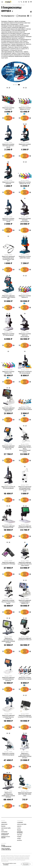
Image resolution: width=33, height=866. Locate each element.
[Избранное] (23, 2)
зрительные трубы (5, 828)
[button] (21, 2)
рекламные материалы (20, 832)
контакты (19, 840)
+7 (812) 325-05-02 (6, 849)
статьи (19, 828)
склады (19, 838)
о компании (20, 822)
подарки (19, 836)
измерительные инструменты (5, 834)
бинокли (3, 826)
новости (19, 826)
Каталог (9, 5)
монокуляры (4, 831)
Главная (3, 5)
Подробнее (5, 864)
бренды (19, 829)
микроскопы (4, 824)
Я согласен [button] (25, 864)
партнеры (19, 834)
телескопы (3, 822)
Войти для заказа (8, 118)
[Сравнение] (26, 2)
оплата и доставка (21, 824)
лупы (2, 829)
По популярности (7, 16)
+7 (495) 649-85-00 (6, 846)
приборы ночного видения (5, 837)
